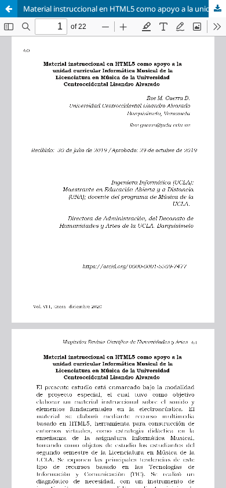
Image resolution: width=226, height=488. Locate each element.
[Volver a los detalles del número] (8, 8)
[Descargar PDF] (217, 8)
